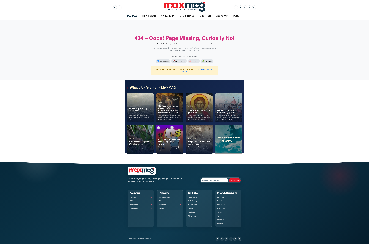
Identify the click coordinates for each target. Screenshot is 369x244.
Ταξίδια (219, 212)
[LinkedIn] (249, 7)
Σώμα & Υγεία (192, 204)
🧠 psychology (193, 61)
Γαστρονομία (192, 197)
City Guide (220, 219)
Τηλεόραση (163, 204)
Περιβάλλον (221, 204)
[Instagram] (245, 7)
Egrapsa (220, 223)
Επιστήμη (220, 197)
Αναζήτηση (235, 180)
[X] (240, 7)
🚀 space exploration (179, 61)
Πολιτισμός (133, 197)
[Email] (254, 7)
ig (230, 239)
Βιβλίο (132, 201)
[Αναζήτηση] (115, 7)
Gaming (161, 208)
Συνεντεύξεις (134, 208)
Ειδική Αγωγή (221, 208)
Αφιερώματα (134, 204)
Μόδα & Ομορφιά (193, 201)
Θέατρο (161, 201)
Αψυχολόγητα (192, 216)
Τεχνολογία (221, 201)
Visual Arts (184, 72)
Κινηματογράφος (164, 197)
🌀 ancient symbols (163, 61)
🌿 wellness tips (207, 61)
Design (190, 208)
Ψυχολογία (191, 212)
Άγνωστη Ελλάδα (223, 216)
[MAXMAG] (184, 7)
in (235, 239)
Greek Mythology (199, 69)
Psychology (208, 69)
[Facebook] (236, 7)
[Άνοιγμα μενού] (120, 7)
